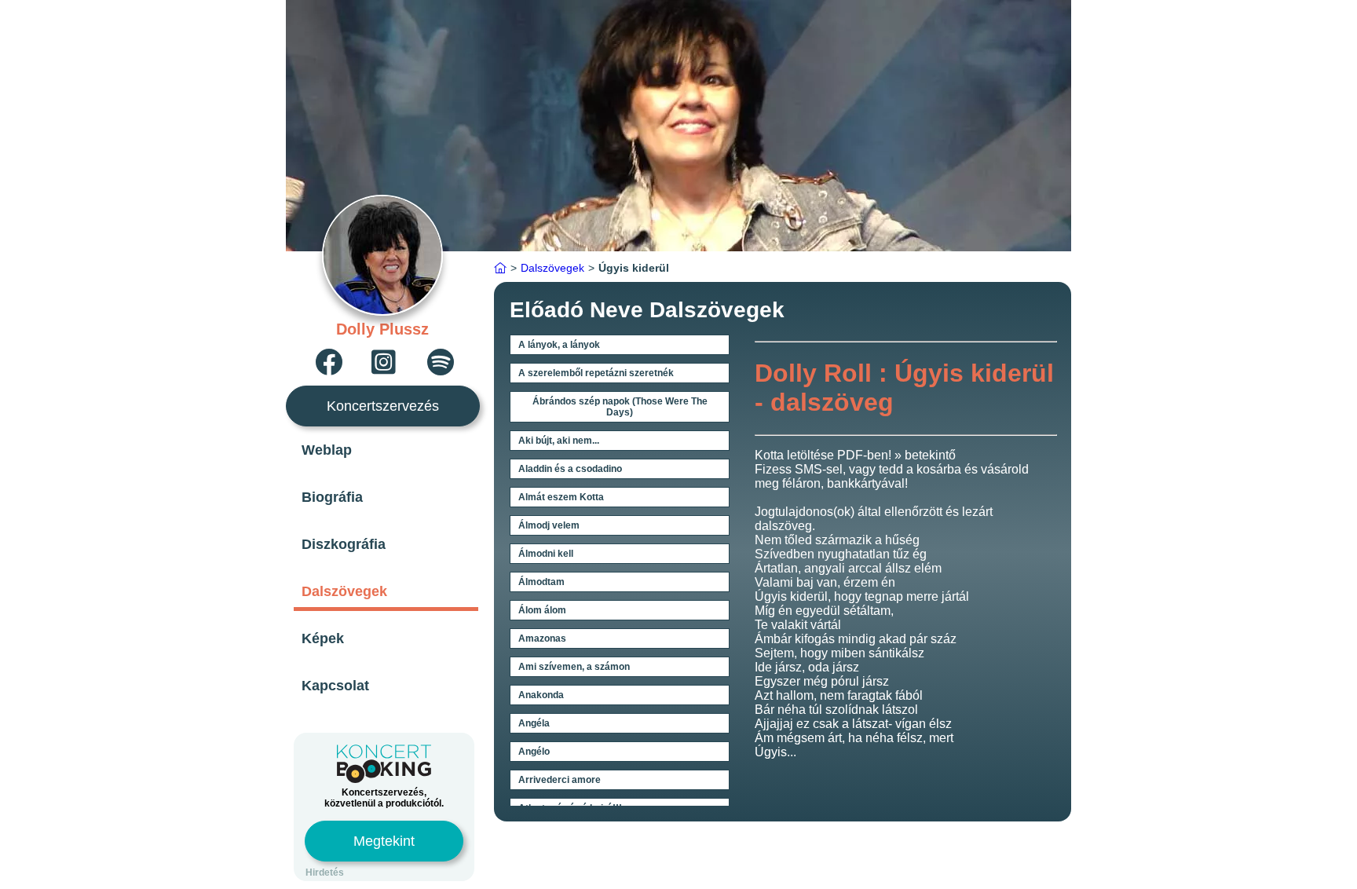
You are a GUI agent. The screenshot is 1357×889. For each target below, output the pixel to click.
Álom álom (542, 610)
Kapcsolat (335, 685)
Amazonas (542, 638)
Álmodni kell (545, 553)
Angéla (534, 723)
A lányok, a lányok (559, 344)
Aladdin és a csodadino (570, 468)
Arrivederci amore (559, 779)
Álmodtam (541, 581)
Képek (323, 638)
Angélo (534, 751)
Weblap (327, 450)
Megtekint (384, 841)
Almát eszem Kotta (561, 497)
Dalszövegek (344, 591)
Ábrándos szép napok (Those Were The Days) (620, 407)
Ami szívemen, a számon (574, 666)
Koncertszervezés (383, 406)
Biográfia (332, 497)
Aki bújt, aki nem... (558, 440)
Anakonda (541, 695)
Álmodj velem (549, 525)
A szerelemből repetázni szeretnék (596, 373)
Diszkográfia (344, 544)
